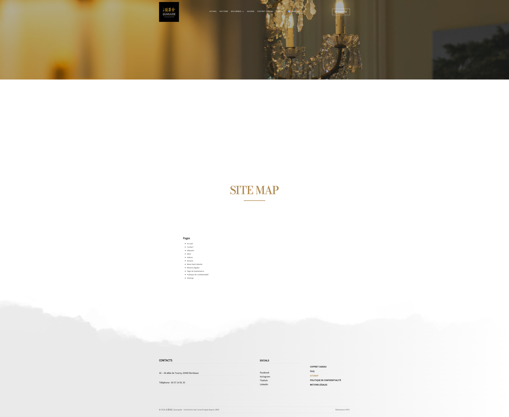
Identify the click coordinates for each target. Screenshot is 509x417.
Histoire (224, 11)
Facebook (264, 372)
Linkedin (264, 384)
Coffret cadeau (265, 11)
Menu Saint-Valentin (194, 264)
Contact (280, 11)
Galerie (250, 11)
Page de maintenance (195, 271)
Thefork (264, 380)
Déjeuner (190, 250)
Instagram (265, 376)
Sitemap (190, 278)
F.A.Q (312, 371)
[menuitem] (293, 11)
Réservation (341, 12)
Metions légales (193, 267)
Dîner (189, 254)
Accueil (213, 11)
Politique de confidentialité (198, 274)
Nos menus (236, 11)
